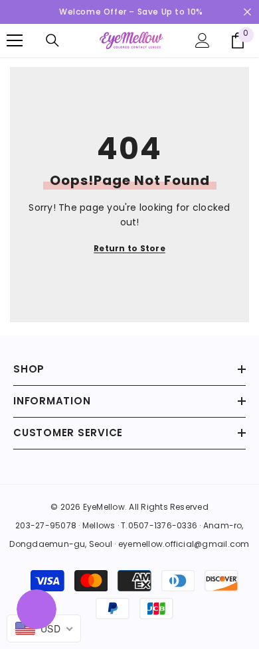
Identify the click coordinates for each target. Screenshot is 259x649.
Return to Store (129, 248)
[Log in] (202, 40)
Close (247, 12)
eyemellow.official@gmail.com (184, 544)
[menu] (15, 40)
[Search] (52, 40)
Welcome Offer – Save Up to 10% (131, 11)
